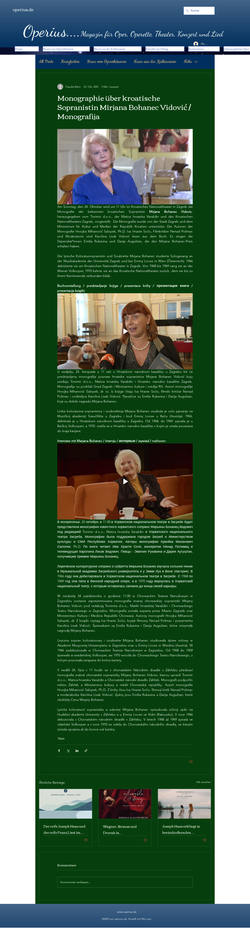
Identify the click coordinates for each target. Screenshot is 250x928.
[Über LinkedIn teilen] (77, 750)
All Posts (46, 62)
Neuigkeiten (70, 62)
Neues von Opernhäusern (106, 62)
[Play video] (125, 331)
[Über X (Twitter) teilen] (68, 750)
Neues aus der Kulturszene (155, 62)
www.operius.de (126, 912)
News (61, 738)
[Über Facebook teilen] (59, 750)
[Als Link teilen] (86, 750)
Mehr (188, 62)
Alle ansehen (203, 782)
